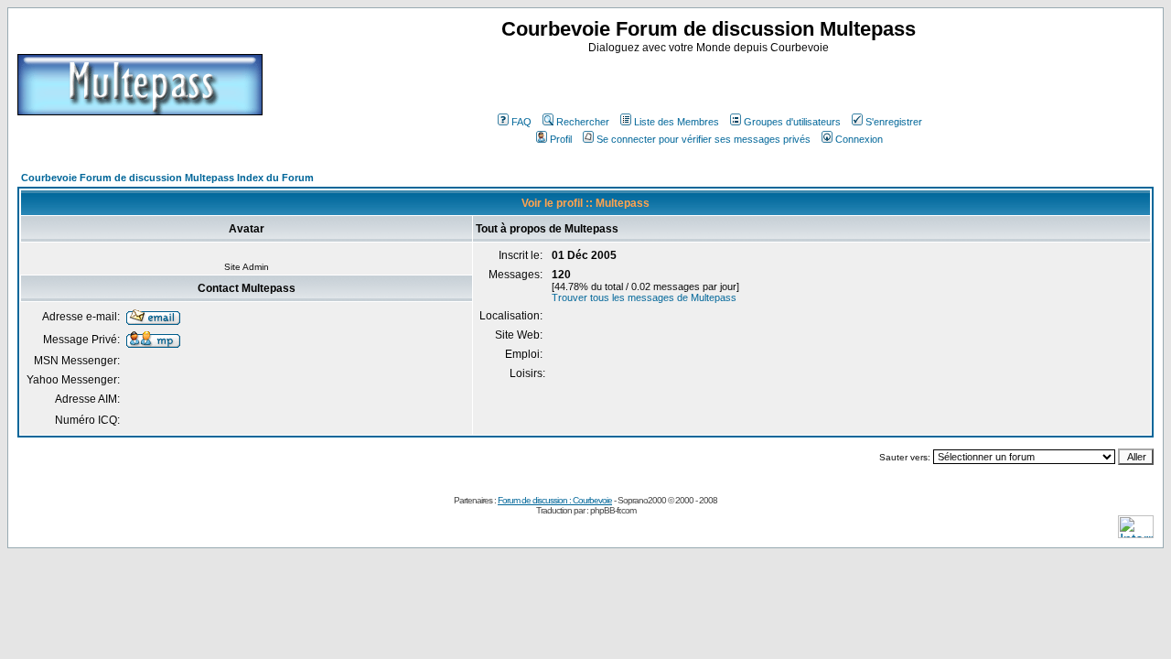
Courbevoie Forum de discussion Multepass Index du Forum (167, 177)
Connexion (859, 139)
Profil (561, 139)
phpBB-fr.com (613, 510)
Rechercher (582, 121)
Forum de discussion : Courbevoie (555, 500)
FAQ (521, 121)
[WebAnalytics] (1136, 533)
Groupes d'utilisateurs (792, 121)
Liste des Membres (676, 121)
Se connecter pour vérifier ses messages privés (703, 139)
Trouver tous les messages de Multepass (644, 297)
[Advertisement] (711, 81)
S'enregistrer (893, 121)
